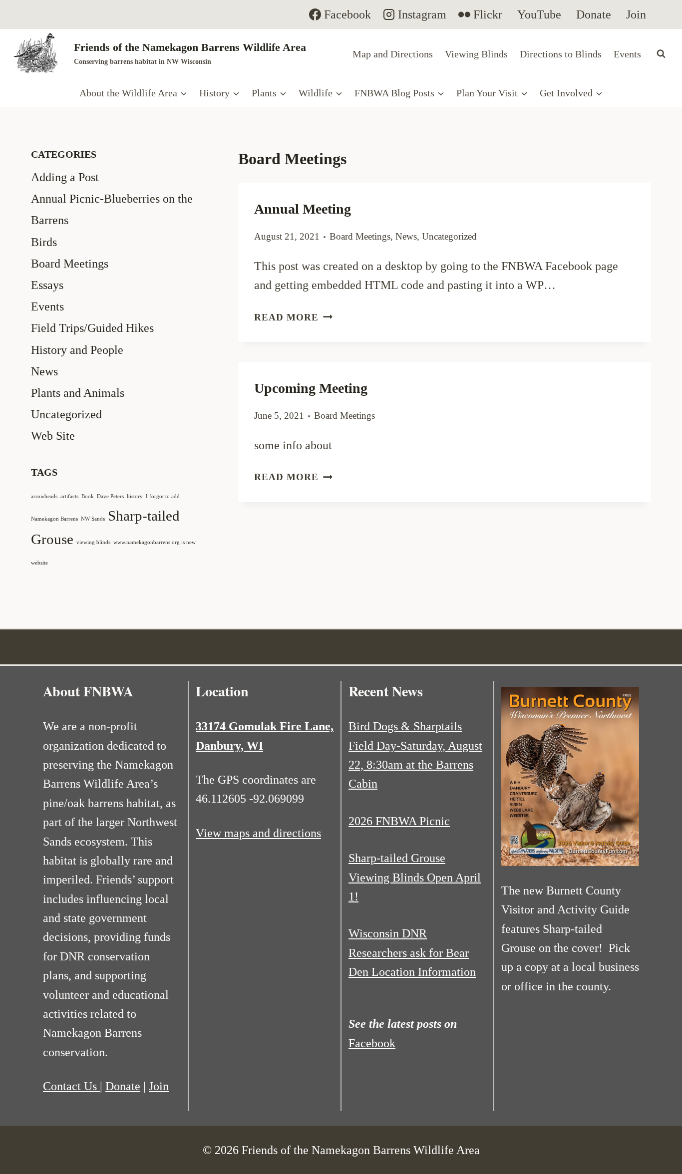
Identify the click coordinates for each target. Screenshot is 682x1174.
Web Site (53, 435)
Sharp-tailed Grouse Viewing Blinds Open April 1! (414, 877)
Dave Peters (110, 496)
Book (87, 496)
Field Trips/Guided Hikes (92, 327)
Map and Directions (392, 53)
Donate (122, 1086)
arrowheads (44, 496)
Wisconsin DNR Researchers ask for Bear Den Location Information (412, 952)
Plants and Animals (77, 392)
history (135, 496)
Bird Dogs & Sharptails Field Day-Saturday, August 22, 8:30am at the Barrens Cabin (415, 755)
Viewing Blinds (476, 53)
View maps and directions (258, 833)
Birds (44, 242)
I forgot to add (163, 496)
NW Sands (93, 519)
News (406, 236)
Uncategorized (449, 236)
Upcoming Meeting (310, 388)
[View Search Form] (661, 54)
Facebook (371, 1043)
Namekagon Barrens (54, 519)
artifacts (69, 496)
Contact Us (71, 1086)
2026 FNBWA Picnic (399, 821)
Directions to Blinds (561, 53)
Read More (293, 317)
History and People (77, 349)
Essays (47, 285)
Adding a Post (65, 177)
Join (159, 1086)
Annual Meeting (302, 209)
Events (627, 53)
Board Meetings (360, 236)
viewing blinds (93, 542)
